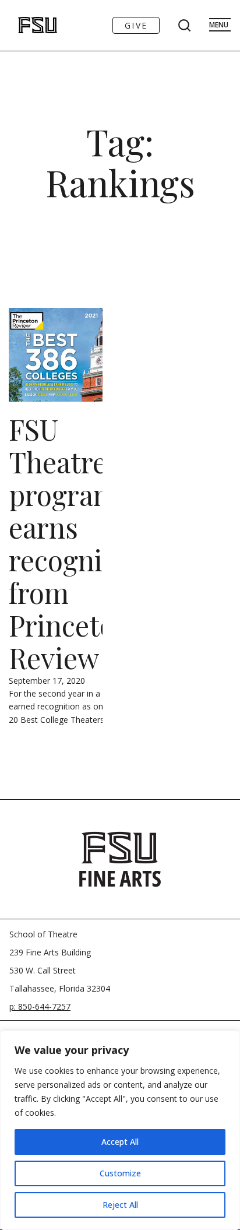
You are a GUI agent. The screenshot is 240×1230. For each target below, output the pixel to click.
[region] (120, 1130)
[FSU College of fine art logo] (120, 859)
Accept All (120, 1141)
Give (136, 25)
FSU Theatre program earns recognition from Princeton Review (81, 543)
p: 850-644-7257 (39, 1006)
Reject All (120, 1204)
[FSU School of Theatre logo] (25, 25)
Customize (120, 1173)
